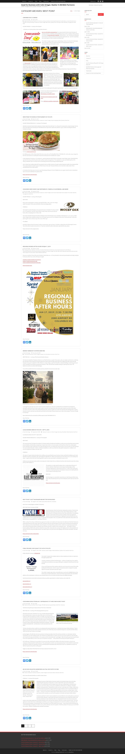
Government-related (55, 192)
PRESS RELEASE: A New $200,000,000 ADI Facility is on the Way (94, 29)
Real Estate (48, 354)
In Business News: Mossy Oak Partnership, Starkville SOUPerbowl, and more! (45, 189)
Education (25, 22)
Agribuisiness (26, 21)
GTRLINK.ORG (37, 553)
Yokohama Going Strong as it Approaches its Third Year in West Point (44, 601)
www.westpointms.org (27, 586)
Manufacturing (65, 251)
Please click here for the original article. (31, 533)
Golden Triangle (42, 22)
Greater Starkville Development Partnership (32, 262)
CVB (32, 251)
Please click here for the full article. (30, 174)
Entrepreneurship (30, 22)
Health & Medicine (55, 550)
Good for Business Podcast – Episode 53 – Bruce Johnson (94, 34)
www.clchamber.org (27, 584)
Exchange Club (44, 251)
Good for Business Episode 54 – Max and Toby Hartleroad (94, 23)
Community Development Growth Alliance (58, 21)
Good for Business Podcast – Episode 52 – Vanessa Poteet (94, 40)
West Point (67, 120)
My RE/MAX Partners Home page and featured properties (93, 67)
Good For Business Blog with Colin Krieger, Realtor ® (95, 63)
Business (31, 21)
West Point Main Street (27, 265)
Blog (40, 1)
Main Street (48, 22)
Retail (62, 22)
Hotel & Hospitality (54, 120)
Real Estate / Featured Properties (95, 5)
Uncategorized (71, 22)
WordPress (71, 752)
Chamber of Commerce (37, 21)
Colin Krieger (27, 19)
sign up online (27, 63)
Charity (44, 21)
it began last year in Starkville (53, 35)
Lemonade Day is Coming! (30, 17)
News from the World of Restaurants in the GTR (37, 117)
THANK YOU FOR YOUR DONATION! (58, 1)
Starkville (65, 22)
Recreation (59, 22)
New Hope (60, 431)
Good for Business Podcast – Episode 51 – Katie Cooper (94, 45)
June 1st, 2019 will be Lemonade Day (49, 32)
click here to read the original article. (51, 101)
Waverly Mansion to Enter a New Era (34, 350)
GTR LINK (55, 251)
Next (33, 725)
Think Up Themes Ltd (60, 752)
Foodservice (36, 22)
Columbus (48, 21)
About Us (24, 1)
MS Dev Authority (72, 251)
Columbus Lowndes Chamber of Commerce (32, 259)
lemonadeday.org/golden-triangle (48, 93)
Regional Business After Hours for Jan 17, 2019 (37, 246)
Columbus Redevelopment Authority (47, 249)
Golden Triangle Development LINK (30, 261)
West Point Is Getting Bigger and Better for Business (39, 499)
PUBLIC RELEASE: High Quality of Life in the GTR (36, 548)
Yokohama (54, 501)
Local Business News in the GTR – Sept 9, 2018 (36, 429)
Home (71, 10)
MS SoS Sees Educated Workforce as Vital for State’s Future (41, 669)
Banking (25, 249)
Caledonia (33, 249)
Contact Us (30, 1)
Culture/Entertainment (71, 21)
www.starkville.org (26, 581)
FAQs (36, 1)
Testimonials (46, 1)
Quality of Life (53, 22)
